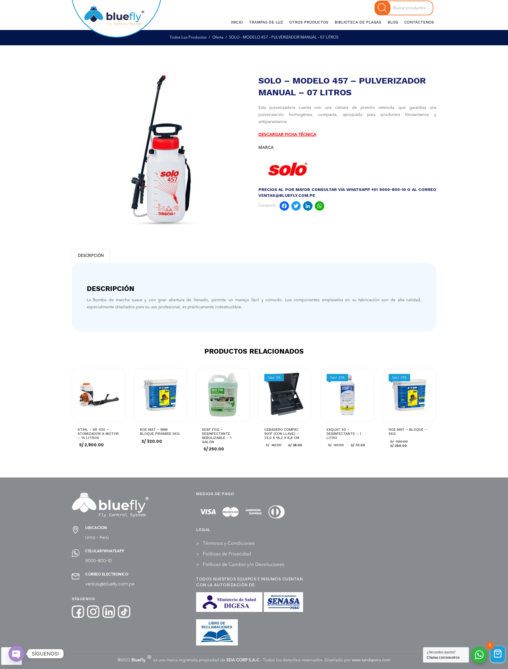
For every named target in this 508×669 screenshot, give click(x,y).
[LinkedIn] (308, 207)
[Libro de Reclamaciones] (217, 632)
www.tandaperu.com (371, 660)
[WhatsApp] (319, 207)
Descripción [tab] (91, 256)
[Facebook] (284, 207)
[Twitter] (296, 207)
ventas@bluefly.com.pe (110, 584)
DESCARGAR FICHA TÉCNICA (287, 135)
